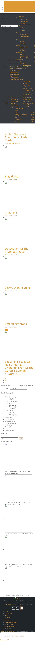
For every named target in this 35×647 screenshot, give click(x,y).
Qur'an (11, 410)
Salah (10, 412)
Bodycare (17, 121)
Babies (18, 45)
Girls (17, 40)
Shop (6, 615)
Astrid (23, 631)
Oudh (28, 92)
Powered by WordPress (8, 631)
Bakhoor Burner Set (23, 67)
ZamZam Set (13, 67)
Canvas (16, 72)
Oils (16, 118)
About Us (7, 621)
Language (11, 405)
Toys (6, 428)
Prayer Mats (14, 99)
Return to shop (19, 636)
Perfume (25, 83)
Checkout (7, 617)
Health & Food (19, 108)
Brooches (22, 63)
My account (8, 613)
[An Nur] (17, 598)
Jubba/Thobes (24, 20)
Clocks (12, 70)
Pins (21, 61)
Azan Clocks (14, 105)
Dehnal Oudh (30, 90)
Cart (6, 619)
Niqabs (22, 29)
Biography (12, 398)
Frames (12, 72)
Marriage (11, 407)
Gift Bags (17, 78)
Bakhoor (25, 96)
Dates (16, 110)
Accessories (19, 59)
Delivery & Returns (10, 626)
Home (6, 612)
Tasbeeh (13, 103)
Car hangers (13, 79)
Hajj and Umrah (9, 423)
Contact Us (8, 628)
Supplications (15, 107)
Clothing (21, 16)
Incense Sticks (27, 101)
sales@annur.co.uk (10, 604)
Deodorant (26, 87)
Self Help (11, 414)
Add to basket (16, 143)
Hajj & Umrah (13, 401)
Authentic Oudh (27, 88)
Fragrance (27, 81)
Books (33, 118)
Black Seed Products (21, 116)
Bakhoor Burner (14, 69)
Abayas (22, 41)
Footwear (19, 52)
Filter (21, 438)
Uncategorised (9, 430)
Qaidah (11, 409)
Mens (18, 18)
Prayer (13, 98)
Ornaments (16, 74)
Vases (15, 76)
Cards (11, 74)
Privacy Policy (9, 624)
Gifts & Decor (27, 65)
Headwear (23, 30)
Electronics (17, 70)
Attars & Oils (26, 85)
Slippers (22, 54)
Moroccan (20, 79)
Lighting (12, 78)
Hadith (11, 399)
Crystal (12, 76)
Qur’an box (22, 69)
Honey (16, 112)
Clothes (7, 418)
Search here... (5, 388)
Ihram (33, 116)
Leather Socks (24, 56)
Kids (10, 403)
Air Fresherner (27, 98)
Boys (17, 32)
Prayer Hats (14, 101)
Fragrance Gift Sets (28, 103)
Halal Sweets (18, 119)
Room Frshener (27, 99)
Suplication (12, 416)
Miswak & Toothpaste (21, 114)
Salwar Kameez (24, 21)
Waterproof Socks (25, 58)
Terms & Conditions (11, 622)
